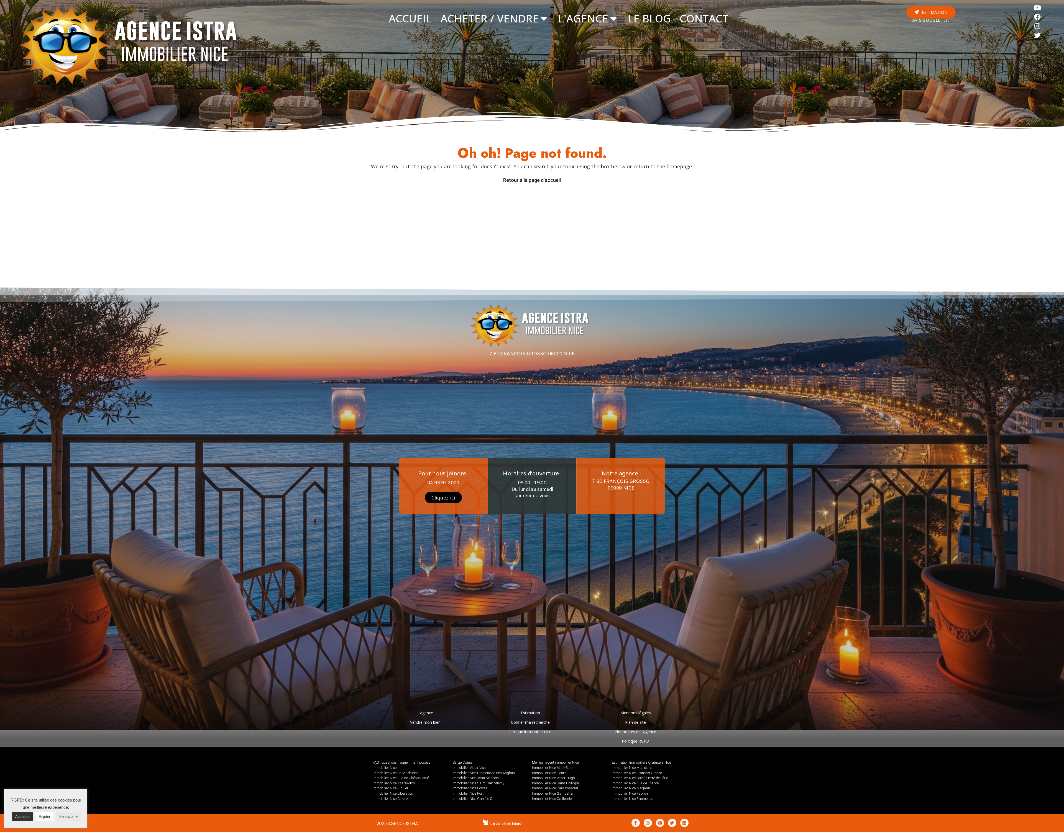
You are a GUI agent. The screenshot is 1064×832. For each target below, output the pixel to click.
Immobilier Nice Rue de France (635, 783)
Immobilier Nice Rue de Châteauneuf (401, 778)
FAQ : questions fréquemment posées (401, 762)
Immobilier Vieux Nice (468, 768)
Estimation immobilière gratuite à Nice (641, 762)
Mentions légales (635, 712)
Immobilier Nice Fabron (630, 793)
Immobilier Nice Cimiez (390, 799)
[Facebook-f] (635, 823)
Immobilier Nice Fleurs (549, 773)
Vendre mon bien (425, 722)
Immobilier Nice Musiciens (632, 768)
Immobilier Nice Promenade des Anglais (483, 773)
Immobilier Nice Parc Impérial (555, 788)
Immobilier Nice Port (468, 793)
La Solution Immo (506, 823)
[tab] (410, 18)
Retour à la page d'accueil (532, 180)
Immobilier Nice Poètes (469, 788)
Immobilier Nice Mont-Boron (553, 768)
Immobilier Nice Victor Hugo (553, 778)
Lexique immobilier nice (530, 731)
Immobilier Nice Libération (393, 793)
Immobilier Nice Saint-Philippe (555, 783)
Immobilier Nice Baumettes (632, 799)
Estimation (530, 712)
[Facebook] (1038, 17)
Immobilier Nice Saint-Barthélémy (478, 783)
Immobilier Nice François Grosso (637, 773)
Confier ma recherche (530, 722)
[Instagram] (1038, 26)
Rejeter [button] (44, 817)
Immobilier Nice (385, 768)
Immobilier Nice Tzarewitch (394, 783)
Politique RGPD (635, 741)
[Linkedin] (684, 823)
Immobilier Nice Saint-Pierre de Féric (640, 778)
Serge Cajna (462, 762)
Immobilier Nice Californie (552, 799)
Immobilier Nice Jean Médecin (475, 778)
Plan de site (635, 722)
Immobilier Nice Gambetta (552, 793)
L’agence (425, 712)
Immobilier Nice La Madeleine (395, 773)
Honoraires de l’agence (635, 731)
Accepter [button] (22, 817)
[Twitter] (1038, 35)
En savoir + (68, 817)
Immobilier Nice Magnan (631, 788)
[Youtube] (1038, 8)
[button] (931, 12)
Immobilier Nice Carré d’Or (473, 799)
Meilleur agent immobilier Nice (555, 762)
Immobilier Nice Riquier (390, 788)
